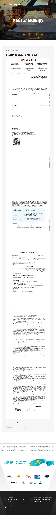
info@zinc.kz (12, 508)
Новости (19, 422)
